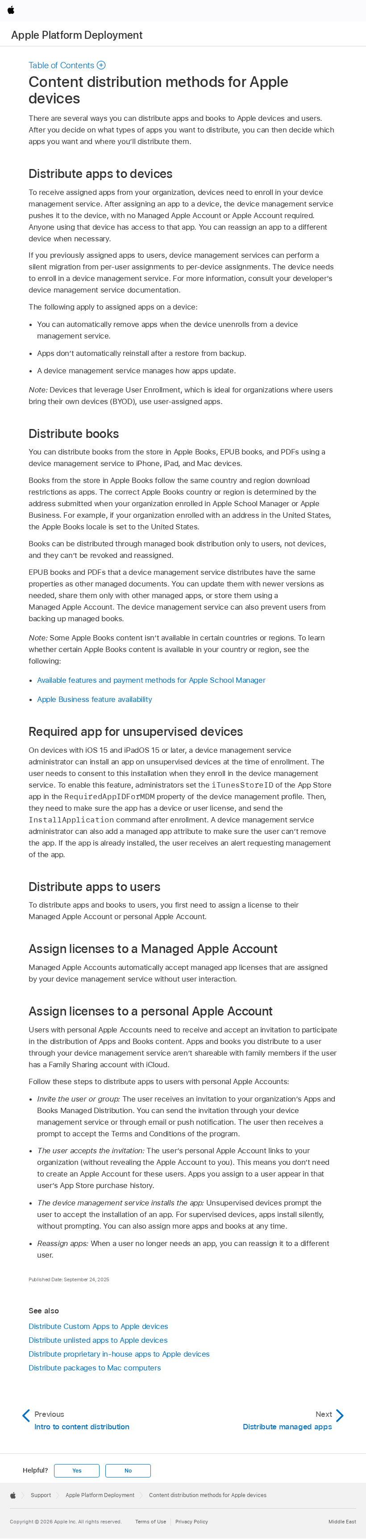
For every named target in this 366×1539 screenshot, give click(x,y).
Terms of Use (150, 1521)
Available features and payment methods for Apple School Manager (151, 680)
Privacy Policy (191, 1521)
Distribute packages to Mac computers (95, 1367)
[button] (67, 65)
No (128, 1471)
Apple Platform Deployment (77, 35)
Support (41, 1495)
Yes (76, 1471)
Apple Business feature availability (94, 699)
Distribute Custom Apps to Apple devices (98, 1326)
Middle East (342, 1521)
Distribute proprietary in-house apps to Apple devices (119, 1353)
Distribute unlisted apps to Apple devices (98, 1340)
